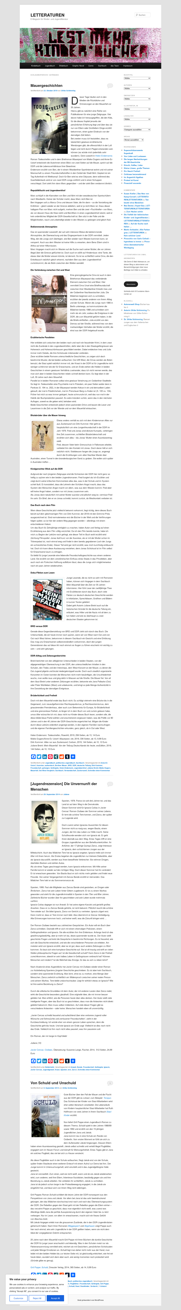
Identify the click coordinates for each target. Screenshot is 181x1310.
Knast (57, 1069)
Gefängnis (54, 768)
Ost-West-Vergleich (46, 770)
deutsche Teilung (84, 765)
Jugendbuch (50, 65)
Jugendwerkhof (80, 768)
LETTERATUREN (47, 15)
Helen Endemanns (103, 155)
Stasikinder (85, 1286)
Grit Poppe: (39, 1267)
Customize (18, 1298)
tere (69, 1069)
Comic (91, 65)
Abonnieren (130, 284)
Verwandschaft (70, 770)
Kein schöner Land (132, 235)
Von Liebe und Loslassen (135, 156)
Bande (79, 1067)
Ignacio (107, 1067)
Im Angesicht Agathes (133, 177)
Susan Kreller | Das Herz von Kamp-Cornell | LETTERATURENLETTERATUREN (136, 196)
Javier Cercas (36, 1069)
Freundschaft (36, 768)
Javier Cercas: (41, 1049)
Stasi (77, 1286)
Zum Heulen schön (134, 211)
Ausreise (40, 765)
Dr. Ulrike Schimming (133, 319)
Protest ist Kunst (131, 180)
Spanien (64, 1069)
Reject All (37, 1298)
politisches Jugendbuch (65, 763)
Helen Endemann (66, 768)
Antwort (103, 1286)
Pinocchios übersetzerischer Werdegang (137, 244)
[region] (37, 1289)
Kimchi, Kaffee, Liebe (133, 165)
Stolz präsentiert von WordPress (90, 1300)
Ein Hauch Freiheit (132, 171)
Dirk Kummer (97, 765)
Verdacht (94, 1286)
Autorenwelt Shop (132, 304)
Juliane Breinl (92, 768)
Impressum (127, 65)
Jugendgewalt (48, 1069)
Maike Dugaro (104, 768)
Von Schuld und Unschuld (53, 1082)
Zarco (74, 1069)
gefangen (46, 768)
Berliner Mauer (61, 765)
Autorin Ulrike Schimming (135, 310)
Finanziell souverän (132, 183)
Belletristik (49, 1067)
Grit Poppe (104, 1283)
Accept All (55, 1298)
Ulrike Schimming (68, 90)
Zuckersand (82, 770)
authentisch (49, 765)
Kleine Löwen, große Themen (137, 168)
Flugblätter (74, 1283)
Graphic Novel (78, 65)
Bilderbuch (63, 65)
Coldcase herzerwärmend (135, 174)
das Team (115, 65)
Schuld (72, 1286)
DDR (74, 765)
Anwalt (73, 1067)
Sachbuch (102, 65)
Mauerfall (34, 770)
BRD (70, 765)
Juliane (66, 794)
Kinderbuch (35, 65)
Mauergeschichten (47, 85)
